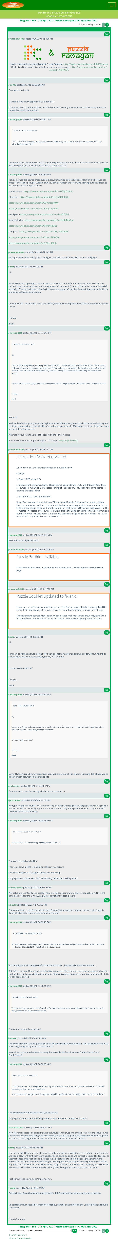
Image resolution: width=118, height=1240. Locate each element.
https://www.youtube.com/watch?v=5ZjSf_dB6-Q (32, 243)
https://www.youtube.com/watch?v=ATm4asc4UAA (33, 202)
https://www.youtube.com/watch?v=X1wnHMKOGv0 (33, 237)
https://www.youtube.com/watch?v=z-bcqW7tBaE (45, 214)
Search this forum (18, 1234)
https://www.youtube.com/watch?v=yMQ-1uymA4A (33, 208)
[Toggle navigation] (112, 5)
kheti (11, 266)
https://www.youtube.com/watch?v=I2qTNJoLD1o (44, 197)
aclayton (13, 904)
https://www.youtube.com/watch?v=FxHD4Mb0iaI (49, 220)
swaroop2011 (15, 119)
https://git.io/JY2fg (68, 440)
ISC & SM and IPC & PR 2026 (59, 16)
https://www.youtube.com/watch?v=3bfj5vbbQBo (32, 225)
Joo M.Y (12, 84)
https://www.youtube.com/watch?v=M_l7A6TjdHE (43, 231)
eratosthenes (15, 887)
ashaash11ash (15, 1127)
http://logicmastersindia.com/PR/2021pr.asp (86, 64)
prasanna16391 (16, 38)
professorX (14, 785)
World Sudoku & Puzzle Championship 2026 (59, 12)
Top (107, 34)
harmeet (12, 1038)
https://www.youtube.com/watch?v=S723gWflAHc (48, 191)
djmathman (14, 800)
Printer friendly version (20, 1238)
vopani (11, 1187)
